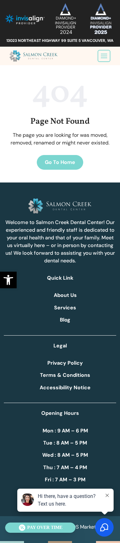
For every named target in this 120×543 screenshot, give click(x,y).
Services (65, 307)
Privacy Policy (65, 363)
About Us (65, 295)
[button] (8, 280)
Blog (65, 319)
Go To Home (60, 162)
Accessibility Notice (65, 387)
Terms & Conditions (65, 375)
